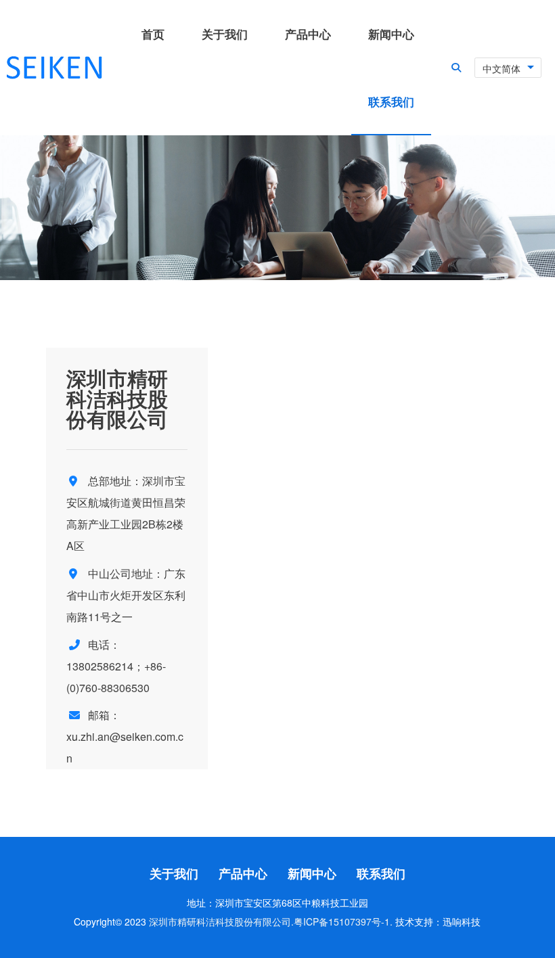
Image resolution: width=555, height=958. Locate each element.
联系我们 (381, 873)
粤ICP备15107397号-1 (342, 921)
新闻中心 (312, 873)
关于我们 (174, 873)
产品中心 (243, 873)
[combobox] (507, 68)
